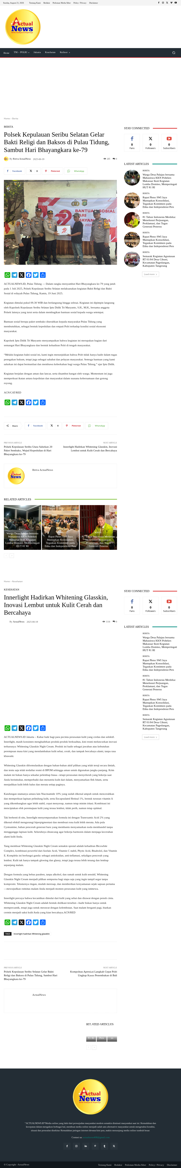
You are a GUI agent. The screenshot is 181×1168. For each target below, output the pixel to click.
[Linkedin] (85, 1146)
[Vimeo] (171, 3)
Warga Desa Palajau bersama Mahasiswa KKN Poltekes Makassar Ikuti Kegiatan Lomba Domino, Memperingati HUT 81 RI (22, 540)
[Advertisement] (90, 86)
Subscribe (169, 136)
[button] (174, 53)
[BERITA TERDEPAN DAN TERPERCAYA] (22, 27)
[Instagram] (163, 3)
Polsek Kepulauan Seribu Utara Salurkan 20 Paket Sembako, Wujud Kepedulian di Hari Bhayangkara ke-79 (28, 450)
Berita (15, 118)
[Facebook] (159, 3)
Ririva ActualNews (22, 159)
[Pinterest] (95, 1146)
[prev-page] (6, 555)
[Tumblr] (104, 1146)
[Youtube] (176, 3)
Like (132, 136)
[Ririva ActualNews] (7, 159)
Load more (149, 274)
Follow (151, 136)
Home (7, 118)
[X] (167, 3)
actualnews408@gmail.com (96, 1137)
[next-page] (12, 555)
